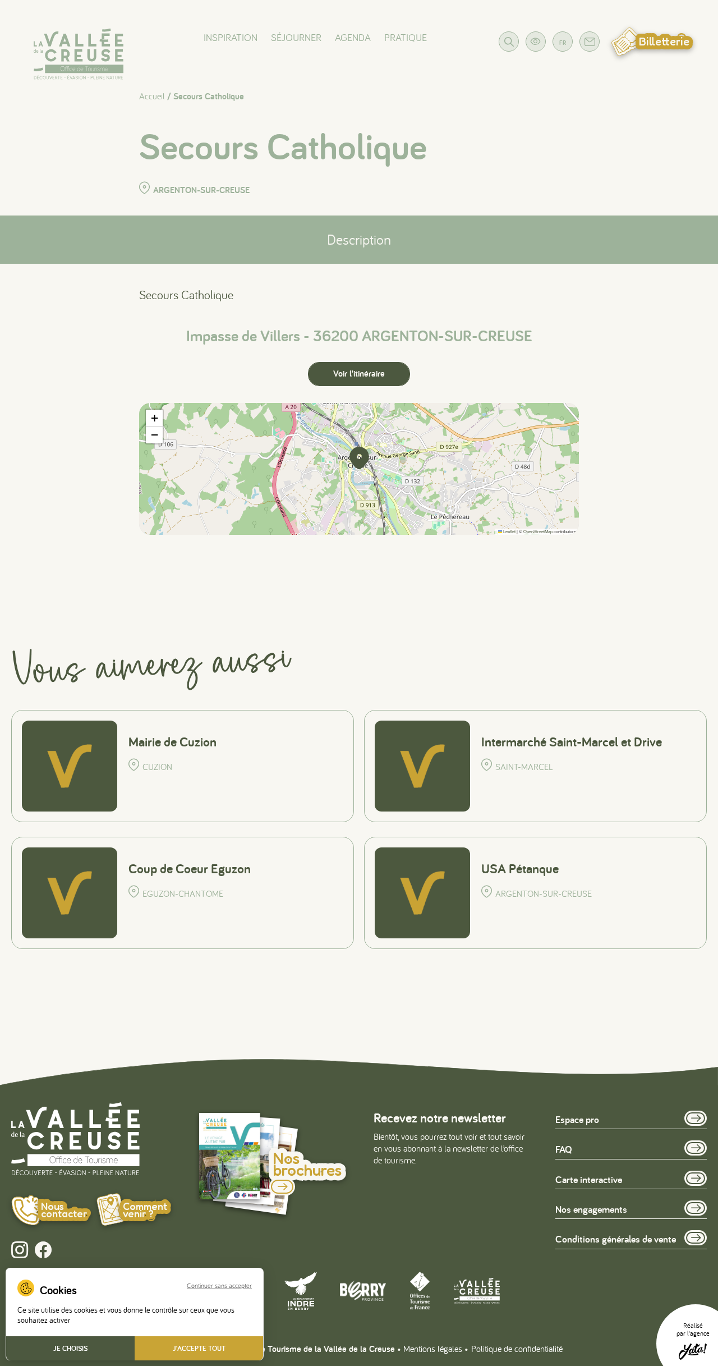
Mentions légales (432, 1348)
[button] (359, 458)
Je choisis (70, 1348)
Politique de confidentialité (517, 1348)
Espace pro (577, 1119)
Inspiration (230, 37)
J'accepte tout (199, 1348)
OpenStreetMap (538, 531)
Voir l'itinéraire (359, 373)
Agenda (353, 37)
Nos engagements (591, 1209)
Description (359, 239)
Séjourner (296, 37)
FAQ (563, 1149)
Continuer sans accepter (219, 1285)
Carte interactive (588, 1179)
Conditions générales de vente (615, 1238)
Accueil (152, 96)
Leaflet (509, 531)
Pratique (405, 37)
